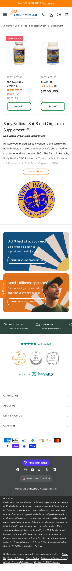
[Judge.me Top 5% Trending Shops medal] (53, 358)
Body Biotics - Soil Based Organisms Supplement (39, 25)
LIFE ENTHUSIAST (30, 489)
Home (9, 25)
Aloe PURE (46, 82)
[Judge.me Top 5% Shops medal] (36, 358)
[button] (5, 14)
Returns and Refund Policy (54, 558)
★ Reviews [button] (3, 289)
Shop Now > (48, 3)
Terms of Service (16, 558)
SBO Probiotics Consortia (15, 84)
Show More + (36, 171)
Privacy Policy (32, 558)
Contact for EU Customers (47, 562)
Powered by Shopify (48, 489)
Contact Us (27, 562)
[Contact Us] (58, 14)
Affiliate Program (11, 562)
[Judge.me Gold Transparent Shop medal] (19, 358)
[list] (36, 326)
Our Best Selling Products (25, 260)
